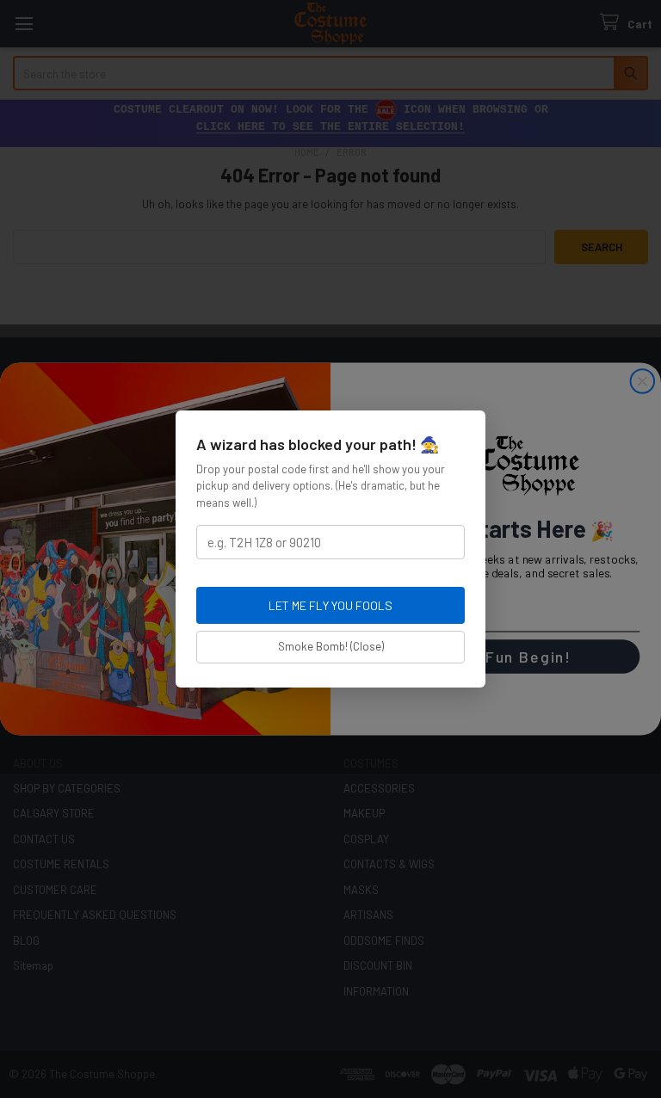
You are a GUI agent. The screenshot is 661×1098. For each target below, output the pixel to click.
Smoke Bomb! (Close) (331, 646)
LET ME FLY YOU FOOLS (330, 605)
